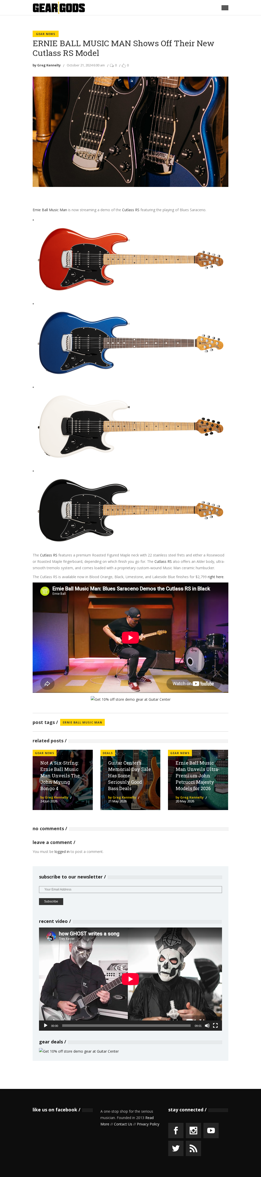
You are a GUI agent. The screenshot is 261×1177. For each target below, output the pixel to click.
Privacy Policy (148, 1124)
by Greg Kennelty (47, 65)
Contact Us (123, 1124)
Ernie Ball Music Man (50, 209)
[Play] (45, 1025)
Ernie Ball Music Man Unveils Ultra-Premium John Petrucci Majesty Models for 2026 (197, 775)
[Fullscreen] (215, 1025)
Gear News (45, 34)
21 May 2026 (117, 801)
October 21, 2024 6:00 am (86, 65)
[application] (130, 979)
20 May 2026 (185, 801)
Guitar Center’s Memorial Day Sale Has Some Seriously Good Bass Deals (129, 775)
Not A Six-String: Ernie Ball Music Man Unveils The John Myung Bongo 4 (60, 775)
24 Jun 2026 (48, 801)
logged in (62, 851)
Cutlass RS (130, 209)
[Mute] (207, 1025)
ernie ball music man (82, 722)
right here (216, 576)
